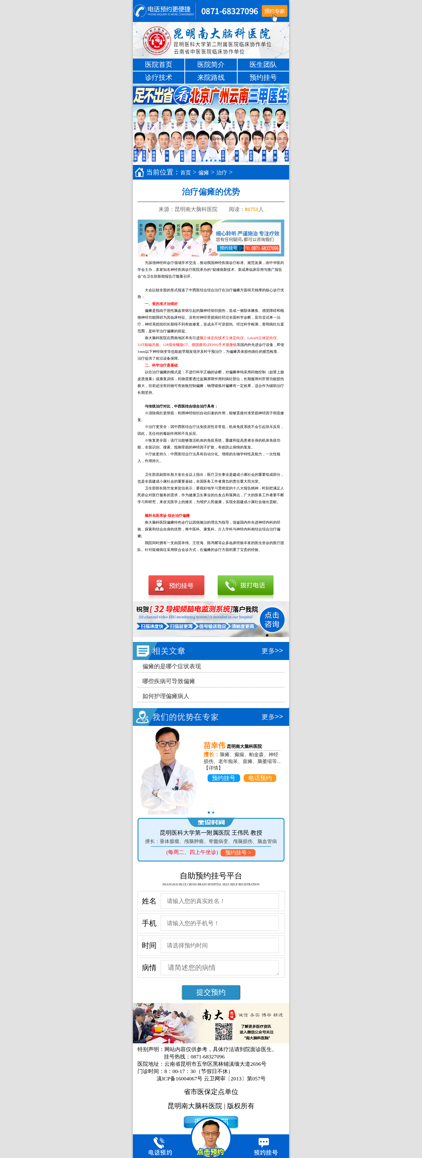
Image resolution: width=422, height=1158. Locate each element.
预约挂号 (263, 77)
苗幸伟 (215, 745)
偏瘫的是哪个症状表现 (171, 666)
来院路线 (211, 77)
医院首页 (158, 64)
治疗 (221, 173)
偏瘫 (203, 173)
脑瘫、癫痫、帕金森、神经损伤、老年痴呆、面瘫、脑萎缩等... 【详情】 (242, 761)
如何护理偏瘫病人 (165, 696)
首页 (185, 173)
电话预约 (260, 778)
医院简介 (211, 64)
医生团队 (263, 64)
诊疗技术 (158, 77)
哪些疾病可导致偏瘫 (168, 681)
